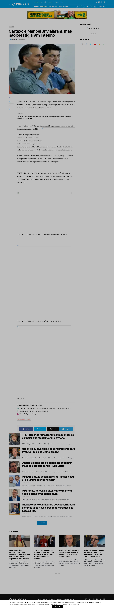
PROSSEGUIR (57, 606)
